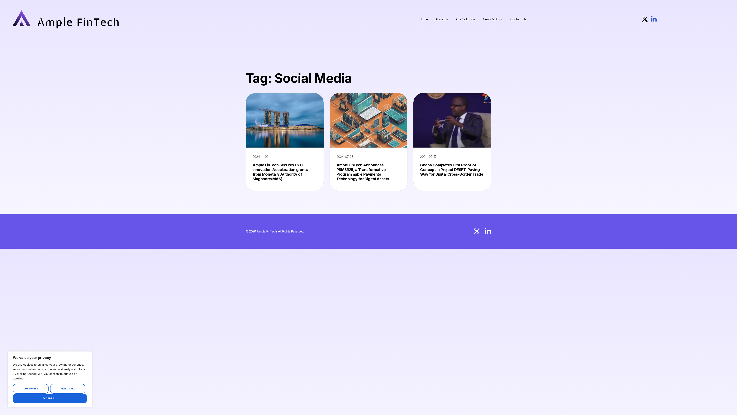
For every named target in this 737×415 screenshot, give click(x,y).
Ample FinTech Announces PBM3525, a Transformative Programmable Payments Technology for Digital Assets (362, 172)
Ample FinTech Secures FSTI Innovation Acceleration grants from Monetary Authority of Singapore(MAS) (280, 172)
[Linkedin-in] (654, 19)
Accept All (50, 398)
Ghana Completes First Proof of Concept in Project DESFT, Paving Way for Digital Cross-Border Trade (451, 170)
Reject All (68, 388)
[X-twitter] (645, 19)
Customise (30, 388)
